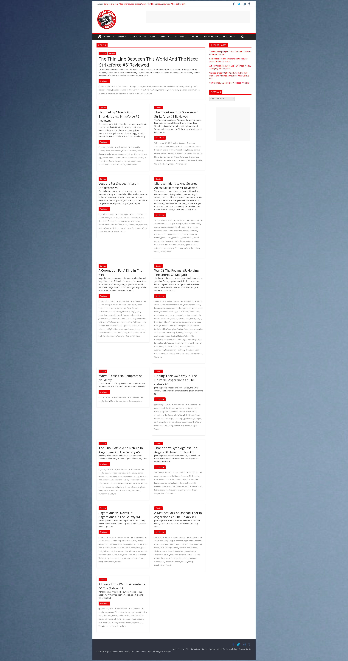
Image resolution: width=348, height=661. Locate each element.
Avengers (142, 86)
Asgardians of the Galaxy (183, 408)
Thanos (168, 562)
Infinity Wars (178, 415)
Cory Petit (164, 411)
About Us (228, 36)
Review (171, 90)
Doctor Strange (169, 315)
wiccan (137, 93)
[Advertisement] (198, 17)
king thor (121, 318)
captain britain (178, 308)
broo (156, 308)
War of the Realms (161, 164)
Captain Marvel (174, 227)
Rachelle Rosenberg (167, 343)
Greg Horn (182, 234)
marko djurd (167, 486)
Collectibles (165, 36)
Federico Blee (191, 411)
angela (134, 86)
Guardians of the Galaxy (163, 415)
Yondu (156, 429)
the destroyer (170, 350)
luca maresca (119, 483)
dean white (103, 221)
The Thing (180, 350)
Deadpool (158, 315)
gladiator (106, 548)
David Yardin (168, 231)
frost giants (158, 322)
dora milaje (180, 315)
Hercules (109, 315)
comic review (157, 86)
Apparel (212, 649)
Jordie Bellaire (187, 237)
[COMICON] (107, 10)
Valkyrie (106, 336)
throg (125, 332)
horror (114, 154)
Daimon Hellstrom (171, 86)
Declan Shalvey (168, 150)
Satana (131, 224)
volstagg (113, 336)
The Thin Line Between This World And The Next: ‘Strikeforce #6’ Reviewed (148, 62)
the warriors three (105, 332)
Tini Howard (123, 93)
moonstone (162, 90)
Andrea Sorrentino (139, 214)
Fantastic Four (183, 318)
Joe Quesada (166, 237)
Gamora (106, 480)
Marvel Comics (138, 90)
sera (160, 422)
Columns (194, 36)
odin (120, 325)
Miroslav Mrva (116, 224)
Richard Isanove (181, 241)
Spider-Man (189, 346)
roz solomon (182, 343)
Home (174, 649)
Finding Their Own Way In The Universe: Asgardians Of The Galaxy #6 (175, 380)
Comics (108, 36)
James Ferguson (120, 397)
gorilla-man (195, 322)
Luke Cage (188, 332)
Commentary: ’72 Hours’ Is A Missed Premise (229, 83)
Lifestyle (179, 36)
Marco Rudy (197, 153)
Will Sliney (136, 336)
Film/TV (120, 36)
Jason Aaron (103, 318)
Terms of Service (245, 649)
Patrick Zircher (159, 490)
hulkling (180, 153)
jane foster (138, 315)
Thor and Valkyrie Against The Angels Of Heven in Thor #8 (175, 450)
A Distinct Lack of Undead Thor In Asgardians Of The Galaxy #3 (178, 515)
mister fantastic (170, 339)
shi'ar (175, 558)
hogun (126, 315)
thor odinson (192, 490)
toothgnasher (133, 332)
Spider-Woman (193, 90)
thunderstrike (179, 425)
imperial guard (168, 551)
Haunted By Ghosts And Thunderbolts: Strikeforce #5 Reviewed (119, 116)
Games (152, 36)
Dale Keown (128, 476)
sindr (121, 329)
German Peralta (121, 221)
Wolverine (158, 357)
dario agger (121, 308)
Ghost (187, 86)
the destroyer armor (122, 490)
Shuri (177, 346)
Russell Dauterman (195, 343)
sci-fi (176, 90)
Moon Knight (182, 339)
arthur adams (159, 305)
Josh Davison (123, 86)
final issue (126, 311)
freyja (133, 311)
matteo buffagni (167, 418)
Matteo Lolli (142, 483)
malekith (196, 332)
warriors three (196, 353)
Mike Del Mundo (135, 322)
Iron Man (190, 234)
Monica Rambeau (129, 401)
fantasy (181, 86)
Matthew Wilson (151, 90)
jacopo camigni (124, 154)
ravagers (197, 418)
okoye (194, 339)
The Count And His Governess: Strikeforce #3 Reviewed (175, 114)
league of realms (139, 318)
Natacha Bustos (105, 555)
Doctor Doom (180, 150)
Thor (115, 332)
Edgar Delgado (133, 308)
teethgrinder (140, 329)
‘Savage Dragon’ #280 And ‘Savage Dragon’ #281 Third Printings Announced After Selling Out (228, 76)
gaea (138, 311)
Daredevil (164, 311)
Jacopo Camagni (105, 90)
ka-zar (163, 332)
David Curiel (184, 311)
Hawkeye (157, 325)
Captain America (160, 227)
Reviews (112, 53)
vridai (131, 93)
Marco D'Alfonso (109, 322)
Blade (149, 86)
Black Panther (189, 224)
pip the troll (188, 418)
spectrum (183, 90)
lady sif (129, 318)
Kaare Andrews (185, 483)
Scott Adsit (142, 555)
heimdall (102, 315)
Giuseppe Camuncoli (182, 322)
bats (181, 305)
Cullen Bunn (173, 411)
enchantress (103, 311)
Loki (100, 322)
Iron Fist (176, 329)
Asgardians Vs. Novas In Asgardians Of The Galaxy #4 (119, 515)
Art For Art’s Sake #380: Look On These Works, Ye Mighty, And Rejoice (135, 4)
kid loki (187, 415)
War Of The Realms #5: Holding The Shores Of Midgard (176, 272)
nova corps (179, 418)
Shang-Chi (163, 346)
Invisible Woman (165, 329)
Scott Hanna (163, 244)
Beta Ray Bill (131, 305)
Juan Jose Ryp (127, 90)
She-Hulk (172, 244)
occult (125, 224)
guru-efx (194, 86)
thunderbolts (104, 164)
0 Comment (194, 220)
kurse (169, 332)
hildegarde (118, 315)
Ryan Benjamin (194, 241)
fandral (112, 311)
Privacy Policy (231, 649)
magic (139, 221)
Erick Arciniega (166, 548)
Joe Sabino (116, 90)
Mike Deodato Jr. (167, 241)
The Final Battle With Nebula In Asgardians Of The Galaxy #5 (121, 450)
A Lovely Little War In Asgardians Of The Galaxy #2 (122, 586)
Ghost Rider (172, 234)
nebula (101, 487)
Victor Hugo (163, 353)
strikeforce (103, 93)
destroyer (107, 615)
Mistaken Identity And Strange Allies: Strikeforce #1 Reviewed (176, 185)
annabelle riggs (166, 408)
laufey (180, 332)
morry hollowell (112, 325)
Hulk (131, 315)
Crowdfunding (212, 36)
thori (120, 332)
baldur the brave (119, 305)
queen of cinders (130, 325)
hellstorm (172, 153)
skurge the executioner (172, 422)
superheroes (113, 93)
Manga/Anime (137, 36)
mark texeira (159, 336)
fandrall (174, 318)
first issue (193, 231)
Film (187, 649)
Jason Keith (189, 551)
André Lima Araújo (161, 541)
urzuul (187, 425)
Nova (120, 555)
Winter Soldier (146, 93)
